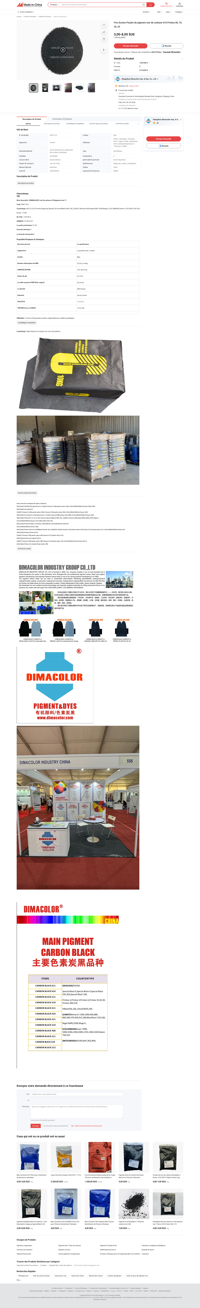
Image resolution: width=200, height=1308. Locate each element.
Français (70, 1291)
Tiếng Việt (153, 1291)
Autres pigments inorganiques (69, 1254)
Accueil (19, 16)
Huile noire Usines (77, 1276)
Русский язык (80, 1291)
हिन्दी (131, 1291)
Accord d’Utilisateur (81, 1288)
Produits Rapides (135, 1288)
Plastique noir (23, 1276)
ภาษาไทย (138, 1291)
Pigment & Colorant (45, 16)
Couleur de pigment (114, 1276)
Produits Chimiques (30, 16)
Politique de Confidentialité (98, 1288)
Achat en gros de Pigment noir (137, 1276)
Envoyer (35, 1126)
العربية (113, 1291)
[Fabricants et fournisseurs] (29, 4)
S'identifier (179, 6)
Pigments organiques (24, 1245)
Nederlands (105, 1291)
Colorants (145, 1254)
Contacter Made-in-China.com (118, 1288)
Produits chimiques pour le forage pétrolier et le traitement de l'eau (121, 1254)
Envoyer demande (130, 46)
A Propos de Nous (57, 1288)
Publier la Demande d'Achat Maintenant (86, 1126)
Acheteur (146, 12)
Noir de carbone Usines (41, 1276)
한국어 (119, 1291)
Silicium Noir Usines (96, 1276)
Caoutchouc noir (60, 1276)
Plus (18, 1280)
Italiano (89, 1291)
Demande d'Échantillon (171, 52)
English (46, 1291)
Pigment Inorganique (60, 16)
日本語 (126, 1291)
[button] (134, 123)
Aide (158, 12)
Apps (168, 12)
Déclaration (69, 1288)
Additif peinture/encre (108, 1250)
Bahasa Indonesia (164, 1291)
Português (62, 1291)
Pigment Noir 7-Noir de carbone (69, 1245)
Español (53, 1291)
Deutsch (96, 1291)
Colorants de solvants (24, 1250)
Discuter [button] (168, 46)
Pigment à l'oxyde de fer (108, 1245)
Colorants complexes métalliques (153, 1245)
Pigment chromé (64, 1250)
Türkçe (146, 1291)
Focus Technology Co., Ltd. (99, 1295)
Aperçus (145, 1288)
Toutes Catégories (26, 12)
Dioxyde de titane (148, 1250)
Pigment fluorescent (24, 1254)
